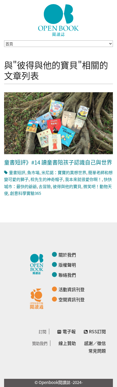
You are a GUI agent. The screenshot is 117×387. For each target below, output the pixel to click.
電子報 (69, 331)
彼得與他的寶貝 (67, 186)
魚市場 (33, 172)
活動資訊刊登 (72, 289)
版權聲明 (67, 264)
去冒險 (45, 186)
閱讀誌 (38, 263)
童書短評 (17, 172)
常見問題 (97, 350)
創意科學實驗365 (25, 193)
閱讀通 (38, 298)
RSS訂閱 (97, 331)
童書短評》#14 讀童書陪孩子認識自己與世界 (58, 162)
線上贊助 (67, 343)
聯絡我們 (67, 275)
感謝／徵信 (95, 343)
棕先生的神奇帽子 (46, 179)
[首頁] (58, 20)
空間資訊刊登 (72, 299)
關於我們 (67, 254)
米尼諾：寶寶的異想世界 (63, 172)
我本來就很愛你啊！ (83, 179)
